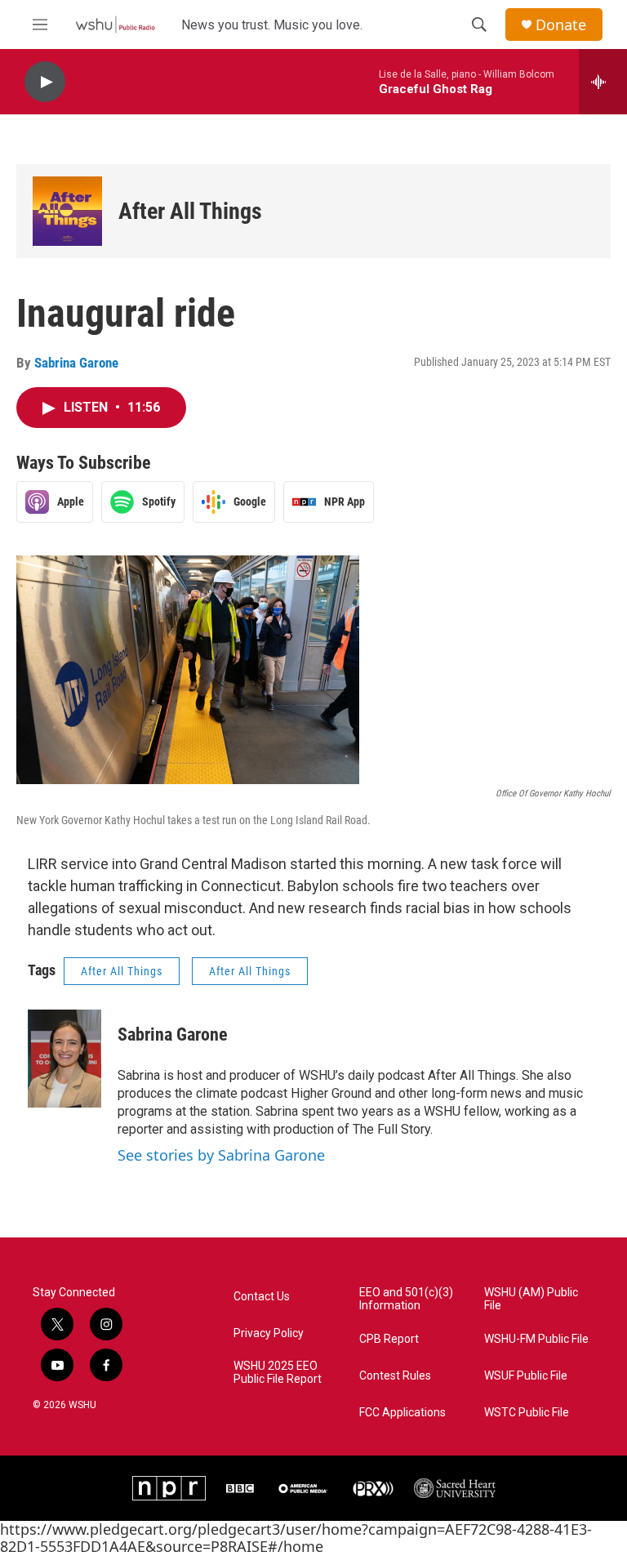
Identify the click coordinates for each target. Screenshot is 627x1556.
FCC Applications (402, 1413)
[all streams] (603, 81)
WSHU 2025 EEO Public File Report (277, 1372)
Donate (561, 24)
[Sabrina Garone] (64, 1059)
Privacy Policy (268, 1333)
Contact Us (261, 1297)
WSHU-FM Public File (536, 1339)
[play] (45, 82)
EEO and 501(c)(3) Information (406, 1299)
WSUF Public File (525, 1376)
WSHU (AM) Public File (531, 1299)
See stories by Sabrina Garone (221, 1155)
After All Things (190, 211)
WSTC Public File (526, 1413)
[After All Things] (67, 211)
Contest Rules (395, 1376)
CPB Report (389, 1339)
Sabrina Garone (76, 362)
